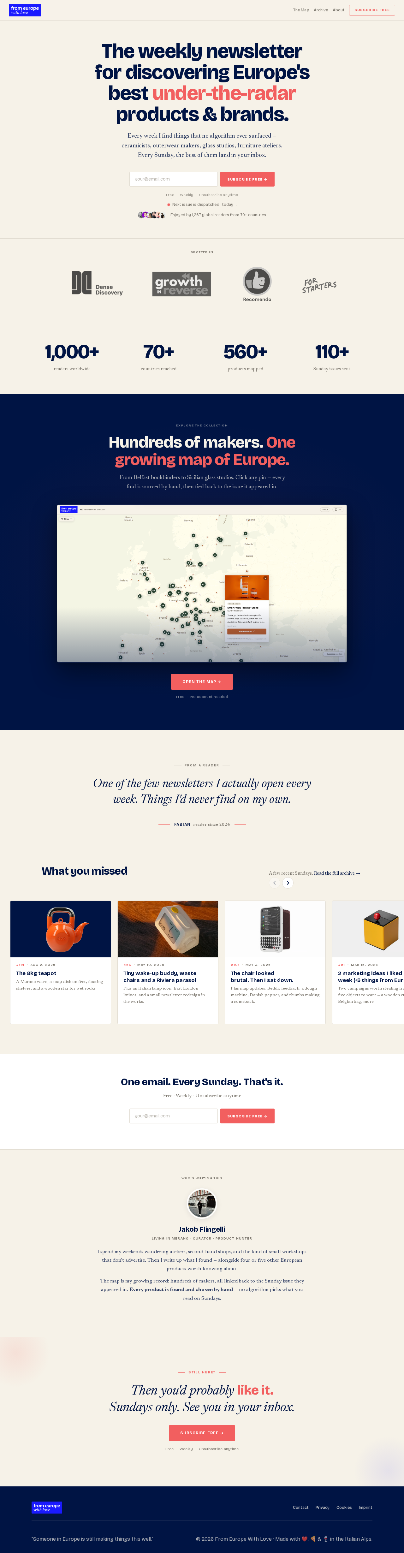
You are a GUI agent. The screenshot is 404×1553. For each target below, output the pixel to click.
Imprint (365, 1507)
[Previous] (274, 883)
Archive (321, 10)
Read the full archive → (337, 873)
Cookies (344, 1507)
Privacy (323, 1507)
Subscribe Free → (247, 179)
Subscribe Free (372, 10)
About (339, 10)
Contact (301, 1507)
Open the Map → (201, 682)
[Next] (288, 883)
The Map (301, 10)
